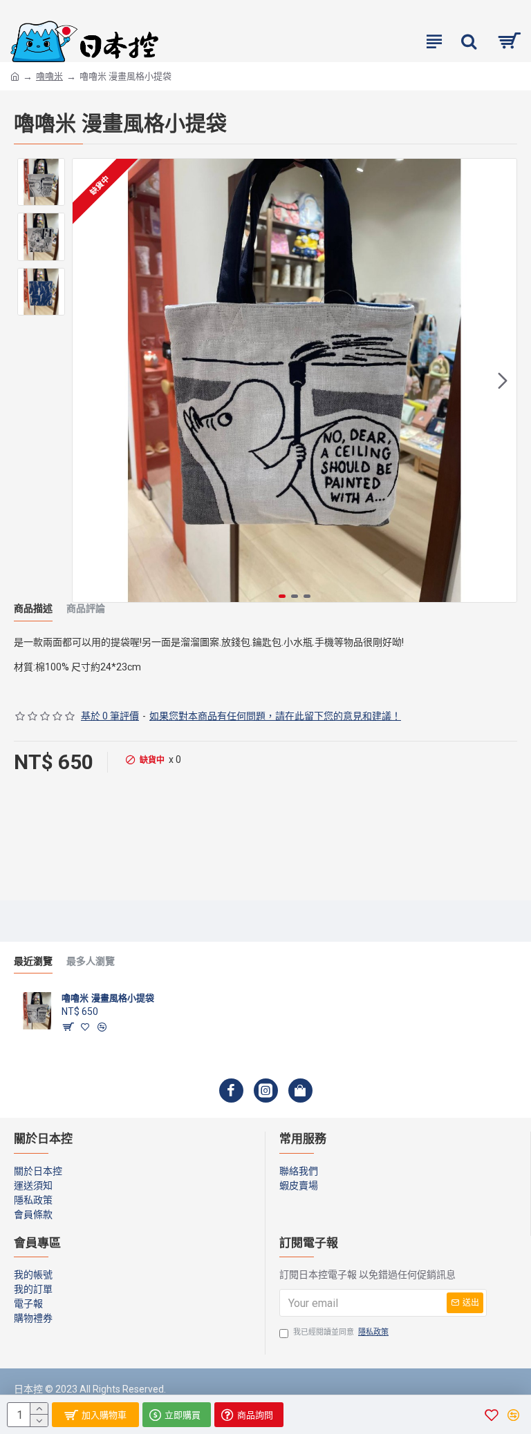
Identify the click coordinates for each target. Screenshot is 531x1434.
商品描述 (33, 608)
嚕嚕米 (49, 76)
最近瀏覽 (33, 961)
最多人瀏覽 (90, 961)
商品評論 (85, 608)
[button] (86, 380)
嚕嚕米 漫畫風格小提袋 (108, 997)
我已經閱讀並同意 (341, 1332)
